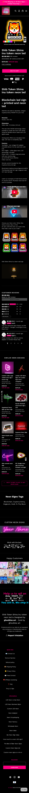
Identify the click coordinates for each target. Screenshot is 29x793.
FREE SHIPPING (6, 64)
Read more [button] (5, 329)
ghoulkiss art (18, 59)
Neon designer (12, 713)
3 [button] (14, 343)
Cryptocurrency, (19, 502)
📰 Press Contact (10, 675)
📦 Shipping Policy (10, 666)
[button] (6, 56)
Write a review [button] (14, 299)
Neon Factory (13, 722)
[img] (11, 321)
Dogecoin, (7, 504)
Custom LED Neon (13, 708)
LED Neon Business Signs (13, 704)
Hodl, (13, 504)
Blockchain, (8, 502)
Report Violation (15, 635)
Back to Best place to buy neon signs (15, 483)
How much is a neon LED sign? (13, 739)
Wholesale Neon (13, 726)
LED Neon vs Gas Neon (13, 700)
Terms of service (10, 658)
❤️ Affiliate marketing (10, 680)
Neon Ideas (12, 730)
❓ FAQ (10, 684)
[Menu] (26, 11)
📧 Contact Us (10, 653)
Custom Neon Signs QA (13, 748)
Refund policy (10, 662)
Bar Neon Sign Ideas (13, 735)
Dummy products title (14, 1)
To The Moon (21, 504)
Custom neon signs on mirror (13, 752)
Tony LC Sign (10, 688)
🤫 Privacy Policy (10, 671)
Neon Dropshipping (13, 717)
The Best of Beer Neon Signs (13, 743)
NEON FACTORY (17, 787)
